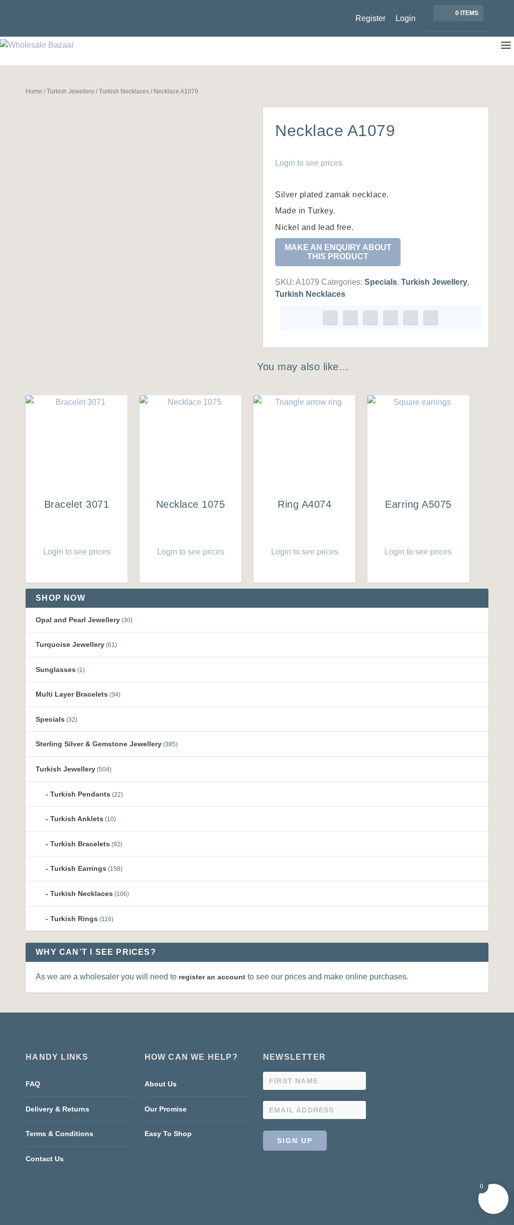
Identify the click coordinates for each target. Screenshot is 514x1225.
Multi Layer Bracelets (72, 694)
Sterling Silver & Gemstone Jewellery (99, 744)
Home (34, 91)
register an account (212, 977)
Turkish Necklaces (124, 91)
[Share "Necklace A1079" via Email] (410, 317)
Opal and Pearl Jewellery (78, 620)
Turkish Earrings (78, 868)
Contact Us (45, 1159)
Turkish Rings (74, 919)
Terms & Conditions (59, 1134)
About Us (161, 1084)
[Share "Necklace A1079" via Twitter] (350, 317)
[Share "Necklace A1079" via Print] (430, 317)
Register (370, 18)
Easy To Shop (168, 1134)
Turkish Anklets (76, 819)
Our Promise (166, 1109)
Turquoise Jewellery (70, 644)
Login (406, 18)
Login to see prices (308, 163)
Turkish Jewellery (70, 91)
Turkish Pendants (80, 794)
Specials (380, 282)
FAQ (33, 1084)
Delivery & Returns (57, 1109)
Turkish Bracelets (80, 844)
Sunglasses (56, 669)
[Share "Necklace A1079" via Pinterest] (370, 317)
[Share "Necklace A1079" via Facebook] (330, 317)
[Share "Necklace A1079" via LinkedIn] (390, 317)
